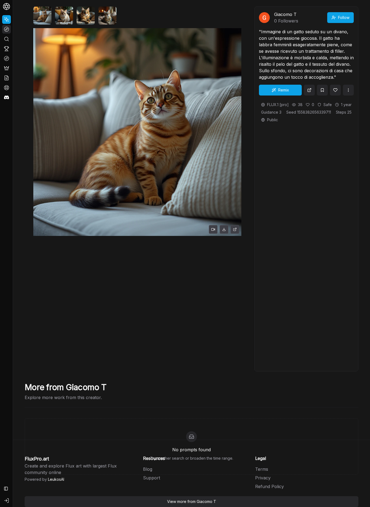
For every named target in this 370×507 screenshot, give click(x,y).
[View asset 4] (107, 15)
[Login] (6, 500)
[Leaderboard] (6, 48)
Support (151, 477)
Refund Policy (269, 486)
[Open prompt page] (309, 90)
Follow (343, 17)
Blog (147, 469)
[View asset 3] (86, 15)
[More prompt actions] (348, 90)
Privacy (263, 477)
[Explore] (6, 29)
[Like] (335, 90)
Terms (261, 469)
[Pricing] (6, 68)
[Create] (6, 19)
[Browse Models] (6, 58)
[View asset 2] (64, 15)
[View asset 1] (42, 15)
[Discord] (6, 97)
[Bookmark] (322, 90)
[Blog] (6, 78)
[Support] (6, 87)
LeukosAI (56, 479)
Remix (283, 90)
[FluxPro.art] (6, 6)
